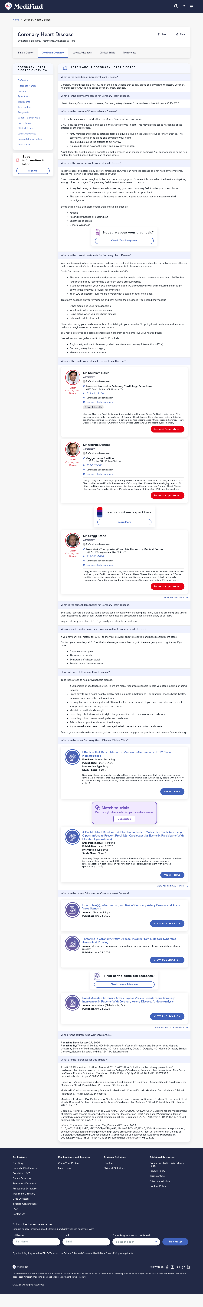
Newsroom (64, 1168)
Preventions (24, 123)
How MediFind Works (25, 1168)
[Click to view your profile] (176, 6)
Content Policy (158, 1186)
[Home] (24, 6)
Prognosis (23, 112)
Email (65, 1235)
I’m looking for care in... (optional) (131, 1235)
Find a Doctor (26, 52)
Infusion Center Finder (25, 1204)
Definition (23, 80)
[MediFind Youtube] (178, 1267)
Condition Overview (53, 52)
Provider (108, 1163)
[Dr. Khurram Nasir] (73, 377)
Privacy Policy (157, 1171)
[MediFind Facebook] (167, 1267)
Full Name (18, 1235)
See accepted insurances (99, 402)
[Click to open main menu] (191, 6)
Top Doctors (25, 107)
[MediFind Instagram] (172, 1267)
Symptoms (24, 96)
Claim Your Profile (68, 1163)
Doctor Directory (22, 1178)
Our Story (18, 1163)
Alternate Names (27, 86)
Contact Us (19, 1214)
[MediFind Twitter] (183, 1267)
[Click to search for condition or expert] (184, 6)
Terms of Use (157, 1176)
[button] (33, 171)
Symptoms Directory (24, 1183)
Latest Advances (82, 52)
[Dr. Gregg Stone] (73, 540)
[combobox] (136, 1241)
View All (174, 597)
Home (16, 20)
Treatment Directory (24, 1193)
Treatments (129, 52)
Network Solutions (114, 1168)
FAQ (15, 1209)
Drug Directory (21, 1199)
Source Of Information (30, 139)
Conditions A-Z (21, 1173)
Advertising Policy (160, 1181)
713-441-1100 (95, 393)
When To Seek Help (29, 117)
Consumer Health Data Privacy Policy (167, 1165)
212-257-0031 (95, 465)
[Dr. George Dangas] (73, 449)
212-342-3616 (95, 556)
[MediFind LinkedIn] (188, 1267)
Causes (22, 91)
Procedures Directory (24, 1188)
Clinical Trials (107, 52)
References (24, 144)
